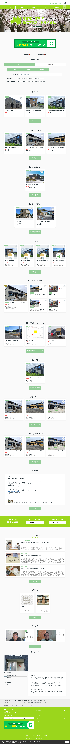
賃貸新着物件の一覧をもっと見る (35, 121)
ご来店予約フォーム (57, 522)
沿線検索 (28, 69)
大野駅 (22, 78)
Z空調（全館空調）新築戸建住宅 (13, 491)
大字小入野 (13, 702)
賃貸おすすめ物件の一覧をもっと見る (35, 272)
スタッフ (37, 713)
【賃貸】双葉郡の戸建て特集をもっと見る (35, 388)
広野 (20, 705)
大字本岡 (28, 702)
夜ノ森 (17, 705)
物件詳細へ (9, 494)
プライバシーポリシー (38, 735)
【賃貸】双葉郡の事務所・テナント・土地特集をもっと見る (35, 351)
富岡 (12, 705)
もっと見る (35, 581)
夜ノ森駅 (25, 78)
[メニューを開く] (64, 7)
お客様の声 (38, 715)
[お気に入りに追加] (21, 98)
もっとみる (35, 617)
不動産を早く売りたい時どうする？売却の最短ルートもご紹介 (24, 500)
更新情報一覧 (35, 508)
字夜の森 (32, 702)
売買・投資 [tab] (50, 64)
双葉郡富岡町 (20, 81)
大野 (14, 705)
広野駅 (29, 78)
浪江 (27, 705)
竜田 (29, 705)
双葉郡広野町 (31, 81)
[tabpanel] (35, 20)
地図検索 (42, 69)
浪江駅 (39, 78)
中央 (21, 702)
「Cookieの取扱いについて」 (11, 742)
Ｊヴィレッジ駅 (34, 78)
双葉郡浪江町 (37, 81)
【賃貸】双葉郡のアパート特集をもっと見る (35, 425)
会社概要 (45, 7)
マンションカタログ (26, 735)
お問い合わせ (56, 7)
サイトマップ (46, 735)
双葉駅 (43, 78)
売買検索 (33, 7)
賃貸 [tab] (19, 64)
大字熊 (37, 702)
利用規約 (32, 735)
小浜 (35, 702)
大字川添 (41, 702)
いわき (34, 705)
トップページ (38, 710)
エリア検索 (13, 69)
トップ (9, 7)
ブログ (37, 718)
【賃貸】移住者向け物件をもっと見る (35, 462)
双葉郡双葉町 (42, 81)
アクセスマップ (38, 721)
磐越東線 (16, 703)
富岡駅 (19, 78)
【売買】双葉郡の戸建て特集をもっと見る (35, 232)
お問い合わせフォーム (35, 522)
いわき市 (44, 700)
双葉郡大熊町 (25, 81)
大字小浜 (17, 702)
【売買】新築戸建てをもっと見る (35, 195)
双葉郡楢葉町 (35, 700)
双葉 (32, 705)
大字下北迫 (24, 702)
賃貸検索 (21, 7)
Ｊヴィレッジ (23, 705)
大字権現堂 (45, 702)
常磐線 (12, 703)
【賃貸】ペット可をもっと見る (35, 158)
